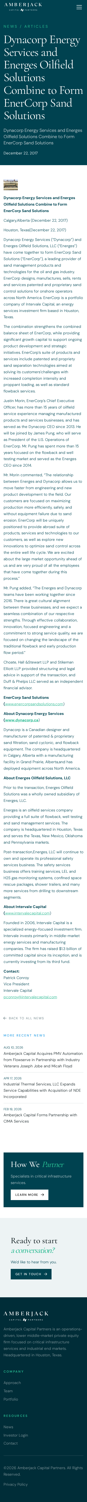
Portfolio (11, 1399)
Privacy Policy (16, 1484)
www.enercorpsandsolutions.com (34, 703)
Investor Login (16, 1435)
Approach (12, 1382)
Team (8, 1390)
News (8, 1426)
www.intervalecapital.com (27, 913)
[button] (78, 7)
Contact (11, 1443)
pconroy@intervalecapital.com (30, 996)
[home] (23, 7)
